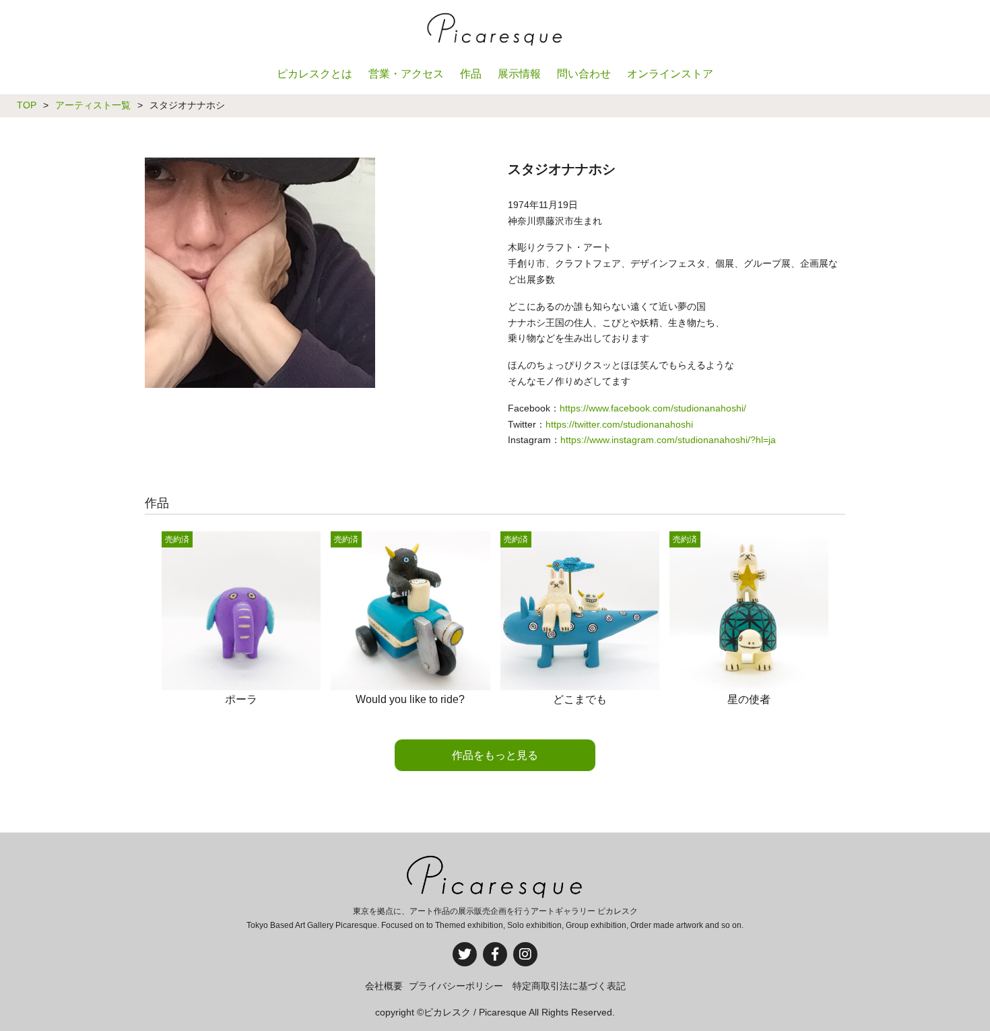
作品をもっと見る (495, 755)
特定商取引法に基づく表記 (569, 985)
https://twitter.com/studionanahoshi (619, 424)
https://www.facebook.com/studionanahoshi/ (653, 408)
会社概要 (384, 985)
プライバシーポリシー (456, 985)
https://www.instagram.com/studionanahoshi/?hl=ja (668, 439)
